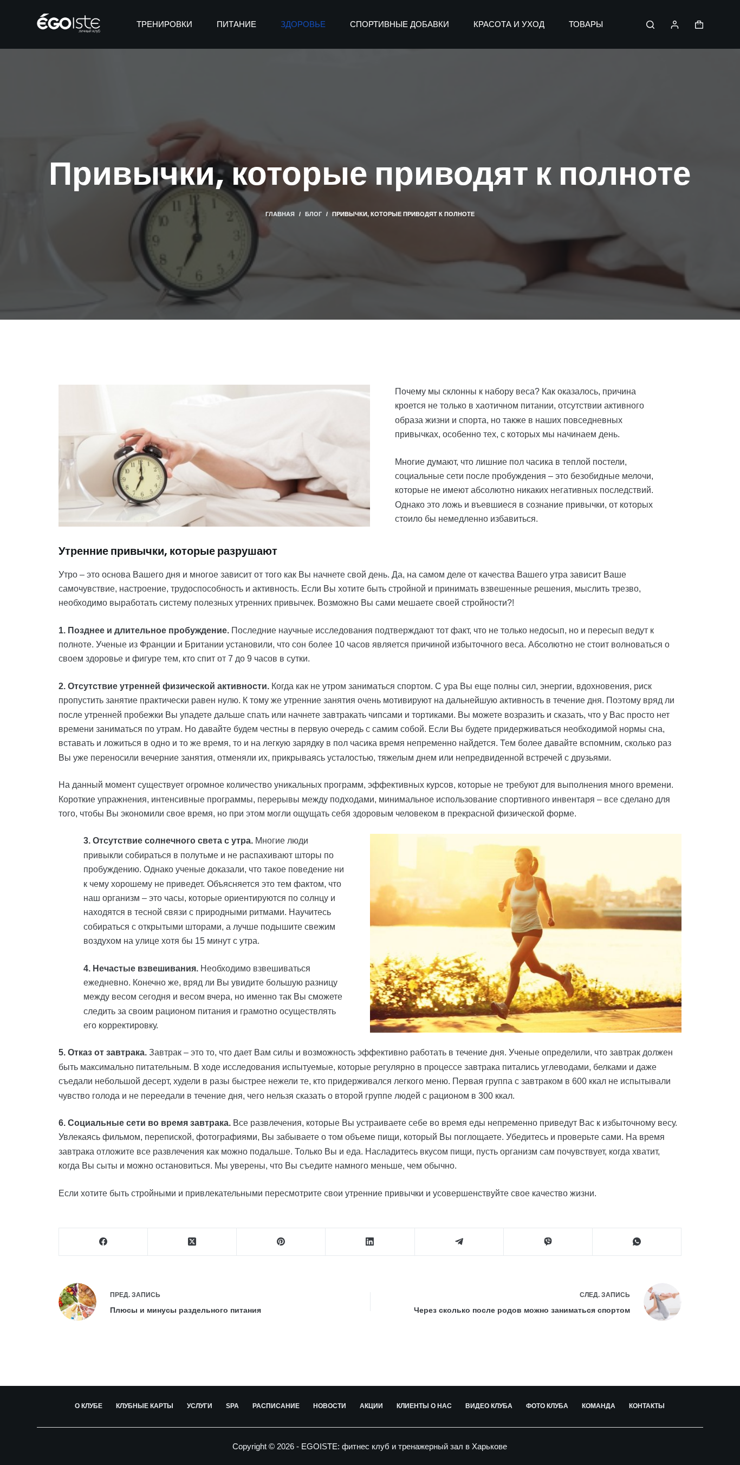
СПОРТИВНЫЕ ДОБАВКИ (399, 24)
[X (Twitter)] (192, 1242)
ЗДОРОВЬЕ (303, 24)
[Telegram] (459, 1242)
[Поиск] (650, 25)
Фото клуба (547, 1406)
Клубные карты (144, 1406)
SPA (232, 1406)
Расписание (276, 1406)
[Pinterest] (281, 1242)
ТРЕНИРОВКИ (164, 24)
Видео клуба (488, 1406)
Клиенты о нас (424, 1406)
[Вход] (675, 25)
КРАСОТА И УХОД (508, 24)
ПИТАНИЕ (236, 24)
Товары (586, 24)
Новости (329, 1406)
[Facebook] (103, 1242)
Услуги (199, 1406)
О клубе (88, 1406)
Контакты (647, 1406)
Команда (598, 1406)
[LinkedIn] (370, 1242)
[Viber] (548, 1242)
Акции (371, 1406)
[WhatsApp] (637, 1242)
